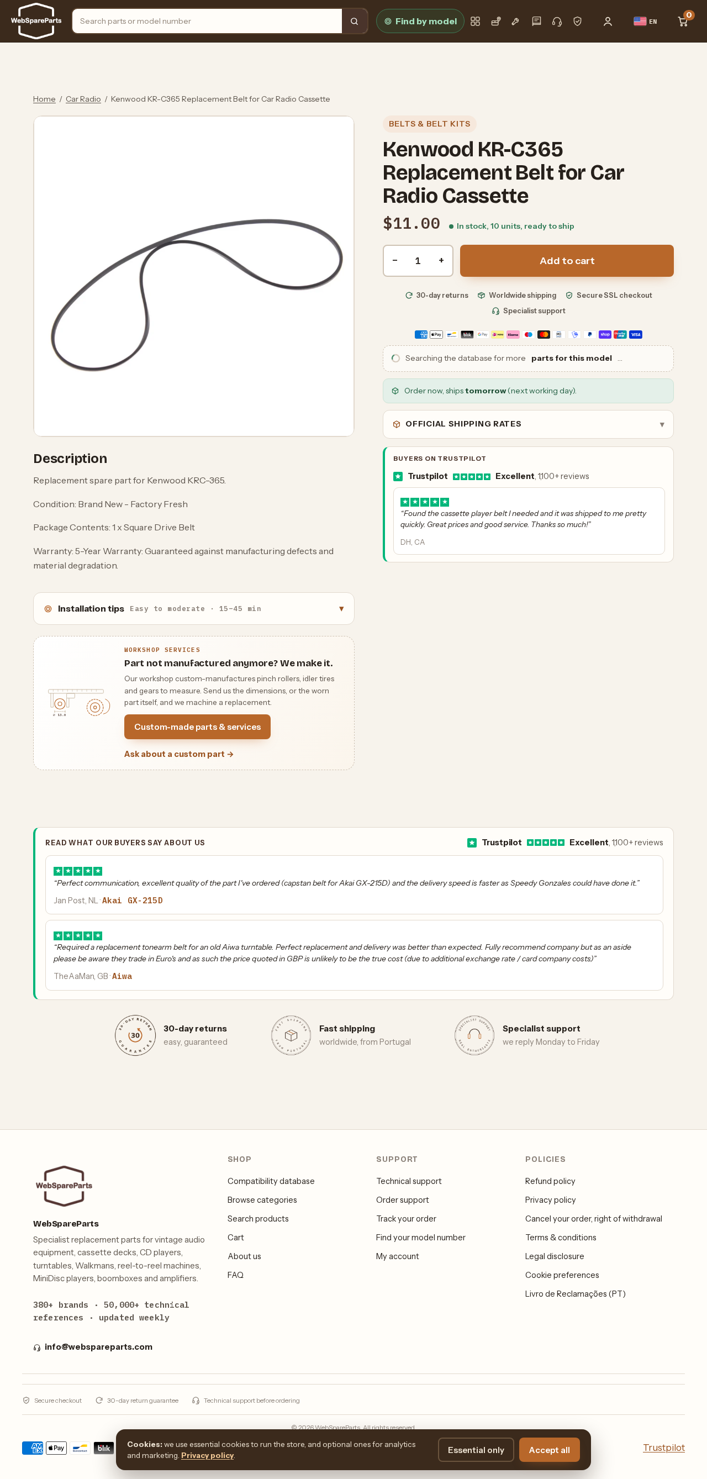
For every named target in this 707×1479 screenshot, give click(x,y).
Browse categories (262, 1200)
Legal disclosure (554, 1256)
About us (244, 1256)
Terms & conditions (561, 1238)
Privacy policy (550, 1200)
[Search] (354, 21)
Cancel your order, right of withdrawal (593, 1219)
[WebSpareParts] (36, 21)
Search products (258, 1219)
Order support (402, 1200)
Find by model (426, 21)
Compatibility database (271, 1181)
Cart (236, 1238)
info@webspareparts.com (98, 1347)
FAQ (236, 1275)
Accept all (549, 1450)
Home (44, 99)
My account (397, 1256)
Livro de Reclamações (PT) (575, 1294)
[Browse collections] (475, 21)
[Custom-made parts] (516, 21)
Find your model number (421, 1238)
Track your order (406, 1219)
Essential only (476, 1450)
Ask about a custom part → (179, 754)
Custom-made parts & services (197, 727)
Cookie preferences (562, 1275)
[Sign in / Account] (608, 21)
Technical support (409, 1181)
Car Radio (83, 99)
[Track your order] (495, 21)
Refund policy (550, 1181)
